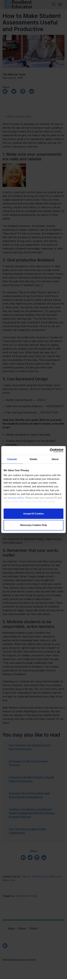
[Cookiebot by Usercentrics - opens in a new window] (49, 450)
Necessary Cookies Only (33, 525)
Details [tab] (33, 459)
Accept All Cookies (33, 513)
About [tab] (55, 459)
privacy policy (16, 497)
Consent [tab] (12, 459)
